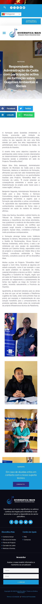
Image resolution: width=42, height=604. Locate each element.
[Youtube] (24, 7)
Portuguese (10, 14)
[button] (4, 32)
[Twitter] (20, 7)
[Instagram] (14, 7)
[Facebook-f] (11, 7)
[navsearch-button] (3, 7)
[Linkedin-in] (17, 7)
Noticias (21, 62)
